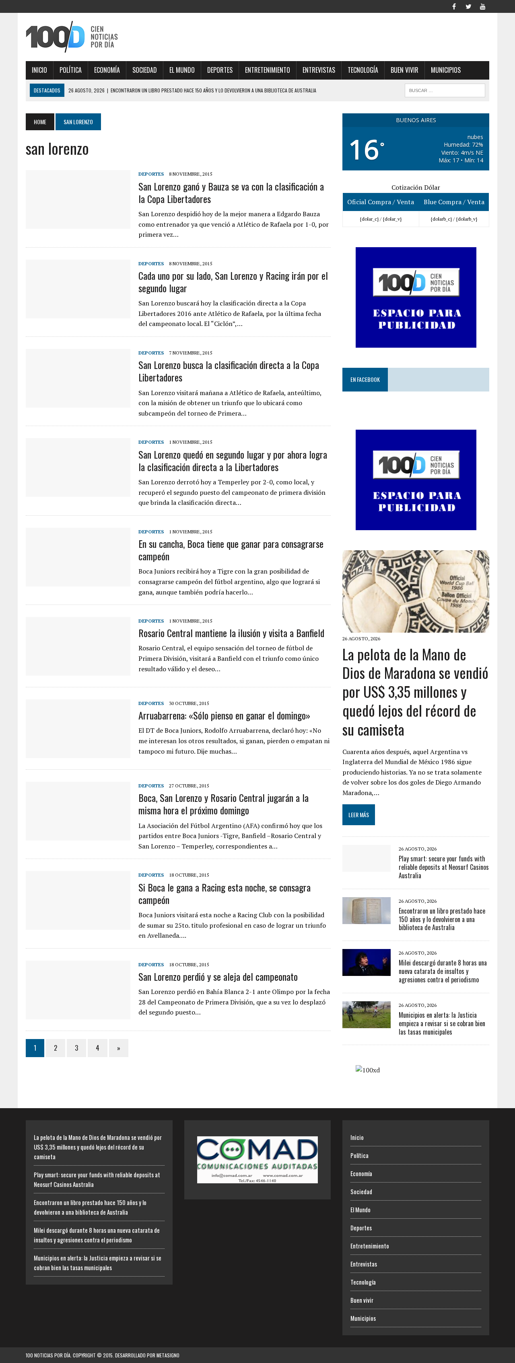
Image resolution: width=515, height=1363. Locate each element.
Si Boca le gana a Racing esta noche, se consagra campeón (224, 893)
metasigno (168, 1355)
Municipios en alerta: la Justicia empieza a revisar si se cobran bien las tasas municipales (442, 1023)
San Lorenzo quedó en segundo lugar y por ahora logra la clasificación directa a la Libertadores (232, 460)
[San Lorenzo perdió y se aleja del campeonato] (78, 1013)
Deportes (220, 70)
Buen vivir (404, 70)
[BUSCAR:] (445, 89)
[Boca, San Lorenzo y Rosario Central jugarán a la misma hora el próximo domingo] (78, 835)
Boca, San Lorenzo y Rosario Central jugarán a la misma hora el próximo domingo (223, 803)
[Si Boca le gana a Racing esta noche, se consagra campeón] (78, 924)
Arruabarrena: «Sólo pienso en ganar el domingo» (224, 715)
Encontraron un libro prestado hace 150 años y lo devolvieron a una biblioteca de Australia (442, 919)
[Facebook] (453, 5)
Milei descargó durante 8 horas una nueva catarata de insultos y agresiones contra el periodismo (443, 971)
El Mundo (182, 70)
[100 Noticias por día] (99, 37)
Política (71, 70)
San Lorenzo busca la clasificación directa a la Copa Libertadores (228, 370)
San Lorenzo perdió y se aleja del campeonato (218, 976)
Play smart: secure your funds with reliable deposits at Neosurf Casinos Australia (444, 867)
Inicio (39, 70)
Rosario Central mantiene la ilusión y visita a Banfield (231, 632)
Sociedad (144, 70)
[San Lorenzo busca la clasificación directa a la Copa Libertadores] (78, 402)
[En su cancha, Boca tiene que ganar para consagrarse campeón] (78, 580)
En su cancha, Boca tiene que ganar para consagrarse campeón (230, 549)
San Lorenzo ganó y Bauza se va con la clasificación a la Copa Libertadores (231, 192)
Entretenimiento (267, 70)
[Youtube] (482, 5)
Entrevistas (319, 70)
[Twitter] (468, 5)
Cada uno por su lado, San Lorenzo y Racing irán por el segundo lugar (233, 281)
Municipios (446, 70)
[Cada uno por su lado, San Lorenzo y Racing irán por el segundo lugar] (78, 312)
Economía (107, 70)
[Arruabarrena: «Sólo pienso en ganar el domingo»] (78, 752)
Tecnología (363, 70)
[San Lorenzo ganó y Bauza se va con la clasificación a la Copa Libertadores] (78, 223)
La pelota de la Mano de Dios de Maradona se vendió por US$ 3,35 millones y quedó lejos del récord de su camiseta (415, 691)
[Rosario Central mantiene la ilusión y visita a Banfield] (78, 670)
